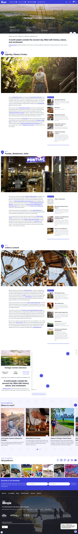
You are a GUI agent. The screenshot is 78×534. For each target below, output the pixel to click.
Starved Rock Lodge (17, 97)
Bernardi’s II (25, 118)
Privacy (36, 509)
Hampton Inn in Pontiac (28, 125)
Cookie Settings (48, 509)
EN (66, 2)
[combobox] (66, 2)
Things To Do (12, 1)
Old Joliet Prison (28, 290)
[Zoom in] (76, 350)
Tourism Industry (25, 493)
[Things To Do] (16, 2)
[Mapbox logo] (34, 389)
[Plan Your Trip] (35, 2)
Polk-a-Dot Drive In (37, 210)
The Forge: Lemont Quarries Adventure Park (32, 310)
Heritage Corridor (13, 45)
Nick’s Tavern (19, 322)
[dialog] (2, 532)
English (4, 526)
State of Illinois (30, 509)
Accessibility (11, 493)
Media (17, 493)
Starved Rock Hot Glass (24, 107)
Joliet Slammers (28, 296)
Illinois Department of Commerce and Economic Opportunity (13, 509)
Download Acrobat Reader (7, 522)
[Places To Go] (25, 2)
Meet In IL (4, 493)
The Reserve (37, 221)
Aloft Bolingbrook (37, 327)
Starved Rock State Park (35, 97)
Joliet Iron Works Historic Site (33, 302)
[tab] (37, 449)
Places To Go (21, 1)
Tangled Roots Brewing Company (16, 112)
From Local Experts (31, 27)
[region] (70, 2)
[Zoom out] (76, 352)
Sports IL (39, 493)
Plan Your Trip (30, 1)
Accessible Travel (41, 1)
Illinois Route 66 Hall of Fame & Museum (30, 123)
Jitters (24, 295)
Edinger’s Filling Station (31, 196)
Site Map (41, 509)
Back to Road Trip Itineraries (39, 394)
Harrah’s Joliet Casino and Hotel (31, 219)
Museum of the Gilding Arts (37, 205)
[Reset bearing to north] (76, 354)
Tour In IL (33, 493)
